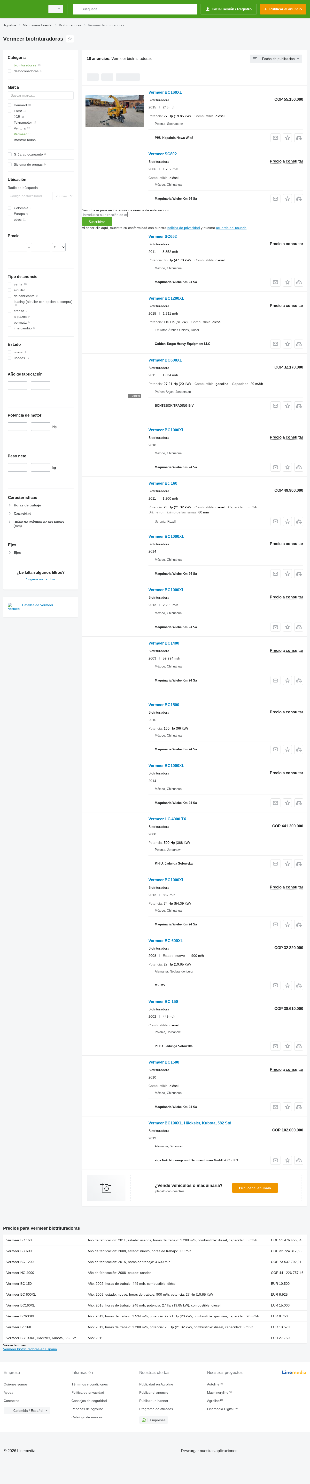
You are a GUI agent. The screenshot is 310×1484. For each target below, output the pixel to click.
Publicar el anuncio (255, 1188)
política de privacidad (183, 228)
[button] (287, 137)
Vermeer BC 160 (19, 1240)
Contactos (11, 1401)
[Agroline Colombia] (23, 9)
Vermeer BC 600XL (165, 941)
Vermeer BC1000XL (166, 430)
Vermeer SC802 (162, 154)
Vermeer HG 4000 (20, 1273)
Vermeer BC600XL (165, 360)
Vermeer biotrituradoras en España (30, 1349)
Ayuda (8, 1392)
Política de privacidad (87, 1392)
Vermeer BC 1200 (20, 1262)
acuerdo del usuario (231, 228)
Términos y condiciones (89, 1384)
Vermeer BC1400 (163, 643)
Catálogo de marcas (86, 1417)
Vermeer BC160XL (165, 92)
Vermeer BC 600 (19, 1251)
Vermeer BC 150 (163, 1002)
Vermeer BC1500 (163, 705)
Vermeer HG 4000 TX (167, 819)
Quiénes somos (16, 1384)
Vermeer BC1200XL (166, 298)
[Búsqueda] (77, 9)
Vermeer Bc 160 (162, 483)
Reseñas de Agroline (87, 1409)
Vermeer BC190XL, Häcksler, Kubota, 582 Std (189, 1123)
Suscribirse (97, 222)
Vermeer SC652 (162, 236)
